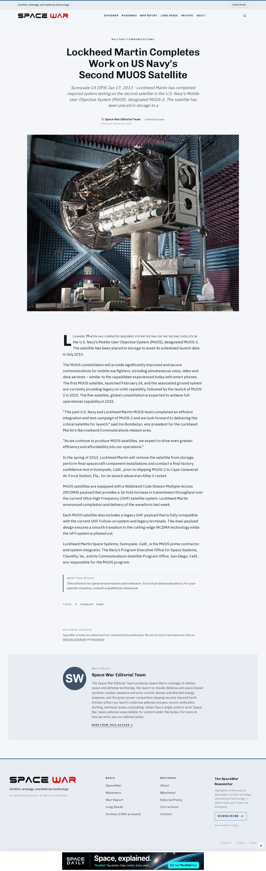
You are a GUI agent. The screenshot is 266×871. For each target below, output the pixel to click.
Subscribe (239, 5)
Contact (166, 814)
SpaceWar (111, 15)
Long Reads (169, 15)
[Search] (244, 15)
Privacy (226, 842)
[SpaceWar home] (43, 15)
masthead (98, 639)
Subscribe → (231, 816)
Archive (187, 15)
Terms (240, 842)
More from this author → (112, 724)
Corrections (169, 807)
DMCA (253, 842)
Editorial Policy (171, 800)
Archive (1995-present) (123, 814)
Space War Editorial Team (122, 119)
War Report (149, 15)
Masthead (167, 793)
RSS (236, 825)
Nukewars (129, 15)
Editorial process (155, 119)
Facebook (86, 604)
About (201, 15)
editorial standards (74, 639)
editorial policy (133, 717)
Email (100, 604)
